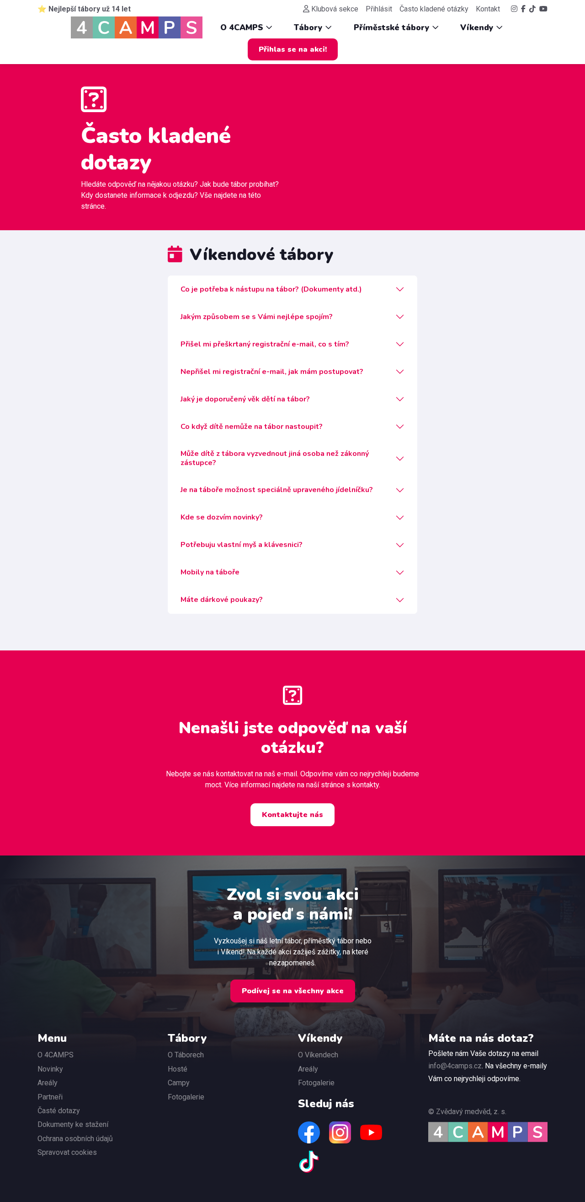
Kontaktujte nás (292, 815)
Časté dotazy (58, 1110)
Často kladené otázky (433, 9)
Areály (47, 1082)
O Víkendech (318, 1054)
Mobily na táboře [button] (210, 572)
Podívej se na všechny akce (293, 991)
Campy (179, 1082)
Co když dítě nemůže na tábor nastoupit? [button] (252, 427)
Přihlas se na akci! (293, 49)
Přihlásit (379, 9)
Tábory (309, 27)
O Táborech (186, 1054)
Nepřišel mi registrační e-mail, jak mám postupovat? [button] (272, 372)
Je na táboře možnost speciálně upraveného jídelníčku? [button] (277, 490)
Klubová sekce (334, 9)
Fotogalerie (186, 1097)
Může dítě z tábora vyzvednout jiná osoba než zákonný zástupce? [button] (275, 458)
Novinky (50, 1069)
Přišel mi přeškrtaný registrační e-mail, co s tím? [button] (265, 344)
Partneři (50, 1097)
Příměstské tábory (393, 27)
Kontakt (488, 9)
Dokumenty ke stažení (72, 1124)
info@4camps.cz (455, 1065)
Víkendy (478, 27)
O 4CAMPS (243, 27)
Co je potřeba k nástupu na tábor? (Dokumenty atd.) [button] (271, 289)
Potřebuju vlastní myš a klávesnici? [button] (242, 545)
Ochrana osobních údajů (75, 1138)
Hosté (177, 1069)
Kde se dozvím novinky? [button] (222, 517)
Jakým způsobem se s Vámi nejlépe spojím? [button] (257, 317)
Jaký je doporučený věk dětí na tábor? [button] (245, 399)
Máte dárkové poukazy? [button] (222, 600)
